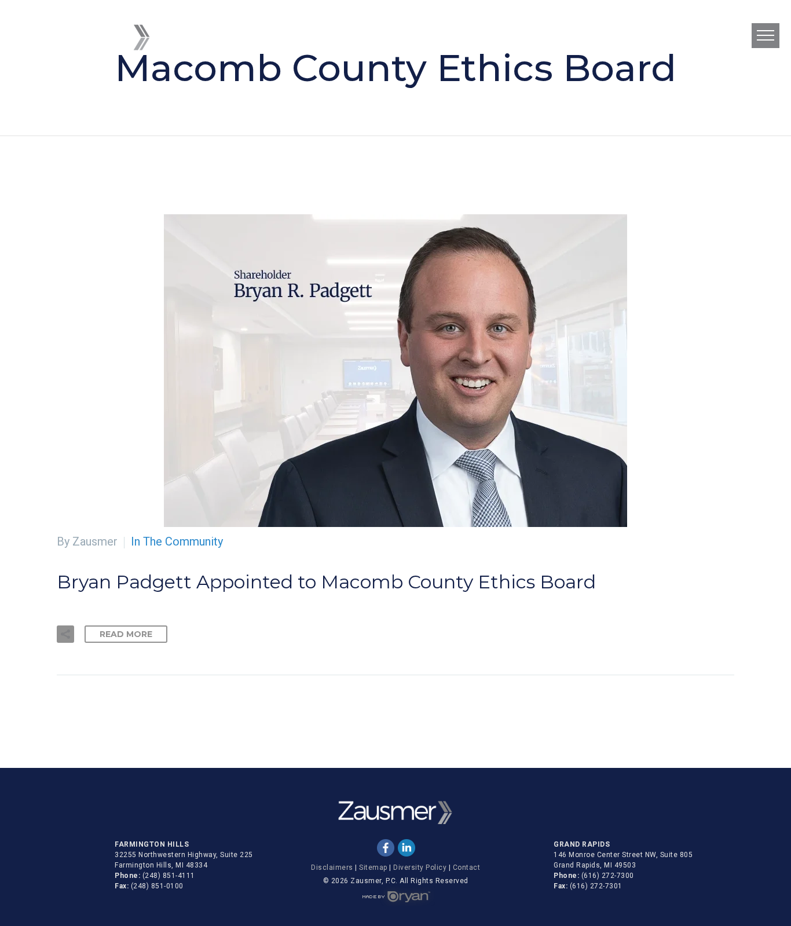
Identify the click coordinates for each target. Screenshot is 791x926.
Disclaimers (332, 867)
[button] (65, 634)
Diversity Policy (419, 867)
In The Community (177, 541)
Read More (126, 634)
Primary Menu (765, 35)
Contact (467, 867)
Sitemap (373, 867)
